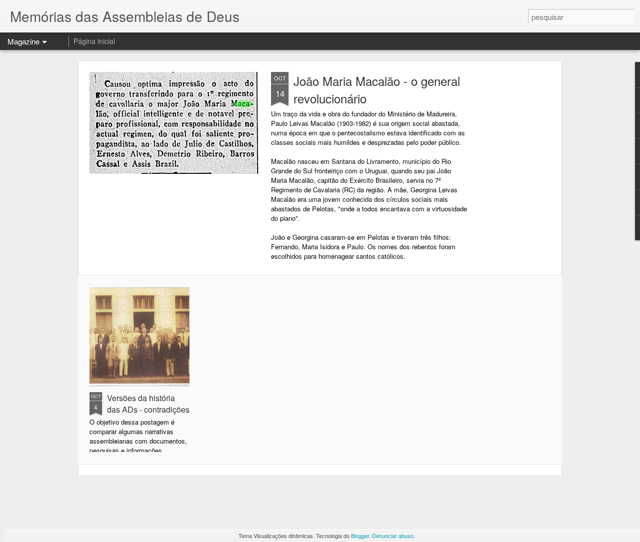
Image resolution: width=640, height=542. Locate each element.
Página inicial (94, 41)
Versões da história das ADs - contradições (148, 403)
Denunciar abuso (393, 536)
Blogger (360, 536)
